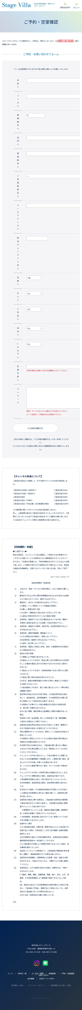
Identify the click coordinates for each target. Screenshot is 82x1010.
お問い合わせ (43, 975)
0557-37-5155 (66, 40)
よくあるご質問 (38, 973)
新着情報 (52, 973)
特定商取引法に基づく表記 (60, 985)
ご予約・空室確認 (67, 973)
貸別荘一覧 (22, 973)
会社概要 (30, 978)
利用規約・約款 (17, 985)
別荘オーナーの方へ (47, 978)
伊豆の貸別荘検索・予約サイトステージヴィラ (44, 5)
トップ (10, 973)
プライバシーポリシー (36, 985)
